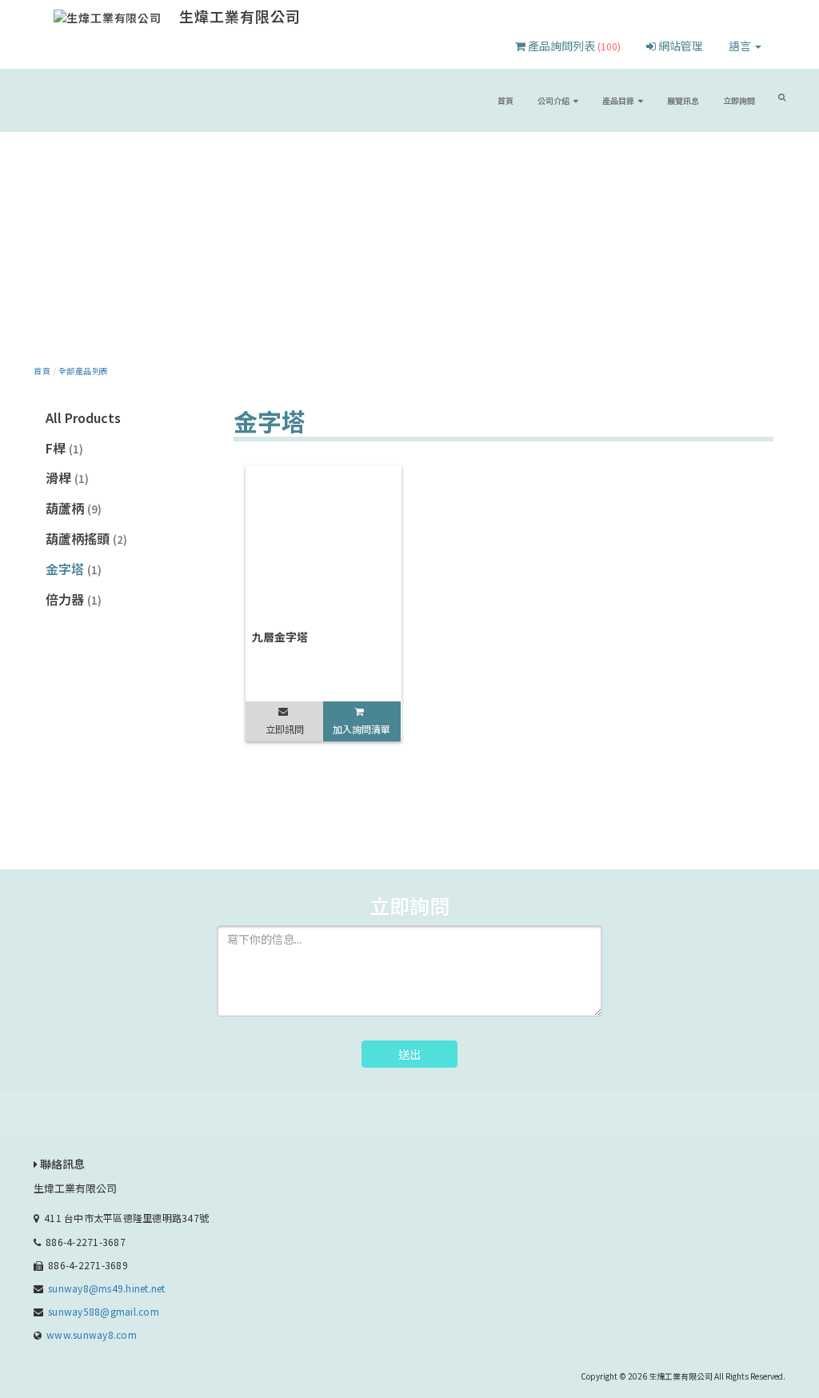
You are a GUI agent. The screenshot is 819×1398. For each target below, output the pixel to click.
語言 (741, 46)
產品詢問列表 (573, 46)
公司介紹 (553, 100)
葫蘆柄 (74, 507)
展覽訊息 (683, 100)
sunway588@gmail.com (103, 1311)
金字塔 (74, 568)
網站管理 (679, 46)
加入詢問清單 (361, 729)
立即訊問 (285, 729)
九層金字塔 (280, 637)
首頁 (505, 100)
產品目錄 (618, 100)
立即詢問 (739, 100)
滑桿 (67, 477)
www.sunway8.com (91, 1334)
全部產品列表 (83, 371)
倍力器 (74, 599)
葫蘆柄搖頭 (86, 538)
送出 (409, 1054)
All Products (83, 417)
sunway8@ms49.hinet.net (106, 1288)
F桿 (64, 447)
